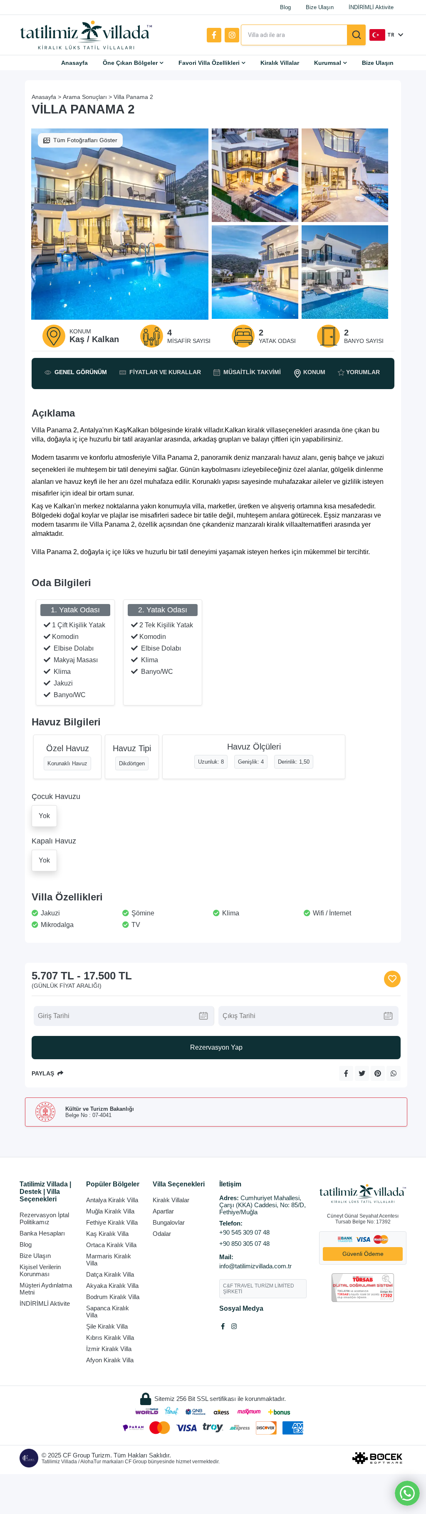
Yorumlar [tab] (363, 372)
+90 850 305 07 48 (244, 1243)
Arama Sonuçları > (87, 97)
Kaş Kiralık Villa (107, 1233)
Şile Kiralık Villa (107, 1326)
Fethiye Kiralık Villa (112, 1222)
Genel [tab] (80, 372)
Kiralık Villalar (279, 62)
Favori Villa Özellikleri (209, 62)
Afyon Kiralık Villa (110, 1360)
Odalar (162, 1233)
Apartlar (163, 1211)
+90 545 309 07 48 (244, 1232)
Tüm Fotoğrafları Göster (85, 140)
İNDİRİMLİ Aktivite (371, 7)
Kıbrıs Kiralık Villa (110, 1337)
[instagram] (232, 35)
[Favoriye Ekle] (392, 979)
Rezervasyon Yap (216, 1047)
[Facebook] (214, 35)
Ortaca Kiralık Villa (111, 1244)
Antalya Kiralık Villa (112, 1199)
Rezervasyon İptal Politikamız (44, 1218)
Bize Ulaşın (320, 7)
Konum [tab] (314, 372)
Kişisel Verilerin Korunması (40, 1270)
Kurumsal (327, 62)
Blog (285, 7)
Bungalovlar (169, 1222)
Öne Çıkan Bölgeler (130, 62)
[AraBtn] (356, 35)
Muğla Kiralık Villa (110, 1211)
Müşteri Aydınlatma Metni (46, 1289)
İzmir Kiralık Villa (108, 1348)
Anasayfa (74, 62)
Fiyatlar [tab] (165, 372)
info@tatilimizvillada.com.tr (255, 1266)
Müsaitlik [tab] (252, 372)
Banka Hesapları (42, 1233)
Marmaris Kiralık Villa (108, 1260)
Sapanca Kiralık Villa (107, 1311)
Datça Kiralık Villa (110, 1274)
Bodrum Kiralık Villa (112, 1296)
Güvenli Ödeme (363, 1253)
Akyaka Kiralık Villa (112, 1285)
